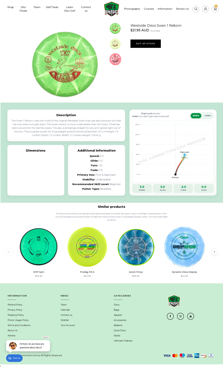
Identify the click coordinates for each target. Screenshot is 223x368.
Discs (116, 304)
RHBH (196, 115)
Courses (149, 8)
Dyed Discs (120, 330)
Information (165, 8)
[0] (215, 8)
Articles (11, 335)
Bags (116, 309)
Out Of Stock (145, 43)
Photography (132, 8)
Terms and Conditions (19, 325)
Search (193, 5)
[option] (65, 62)
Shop (10, 7)
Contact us (86, 9)
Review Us (182, 8)
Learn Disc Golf (69, 9)
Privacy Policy (15, 309)
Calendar (65, 309)
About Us (12, 330)
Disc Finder (23, 9)
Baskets (118, 325)
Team (37, 7)
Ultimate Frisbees (123, 340)
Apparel (118, 315)
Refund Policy (15, 304)
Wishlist (65, 320)
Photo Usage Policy (18, 320)
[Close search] (206, 5)
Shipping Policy (16, 315)
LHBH (208, 115)
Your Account (68, 325)
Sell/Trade (52, 7)
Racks (117, 335)
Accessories (120, 320)
